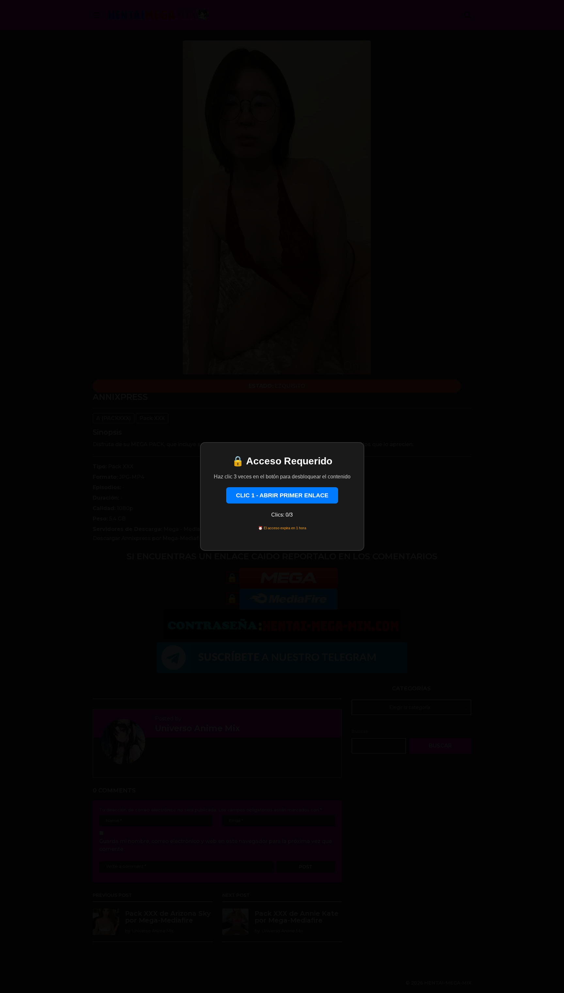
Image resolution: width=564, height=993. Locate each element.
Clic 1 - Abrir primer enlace (282, 495)
